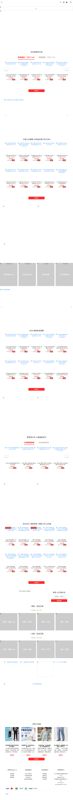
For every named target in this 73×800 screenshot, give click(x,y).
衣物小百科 (28, 777)
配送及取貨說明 (28, 775)
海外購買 (45, 779)
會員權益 (45, 773)
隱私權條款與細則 (28, 779)
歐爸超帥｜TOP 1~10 (26, 57)
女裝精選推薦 (29, 442)
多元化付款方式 (28, 773)
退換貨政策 (44, 777)
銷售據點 (12, 777)
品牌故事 (12, 775)
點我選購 (59, 600)
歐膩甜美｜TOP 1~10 (47, 57)
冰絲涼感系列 (44, 442)
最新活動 (12, 773)
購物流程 (45, 775)
